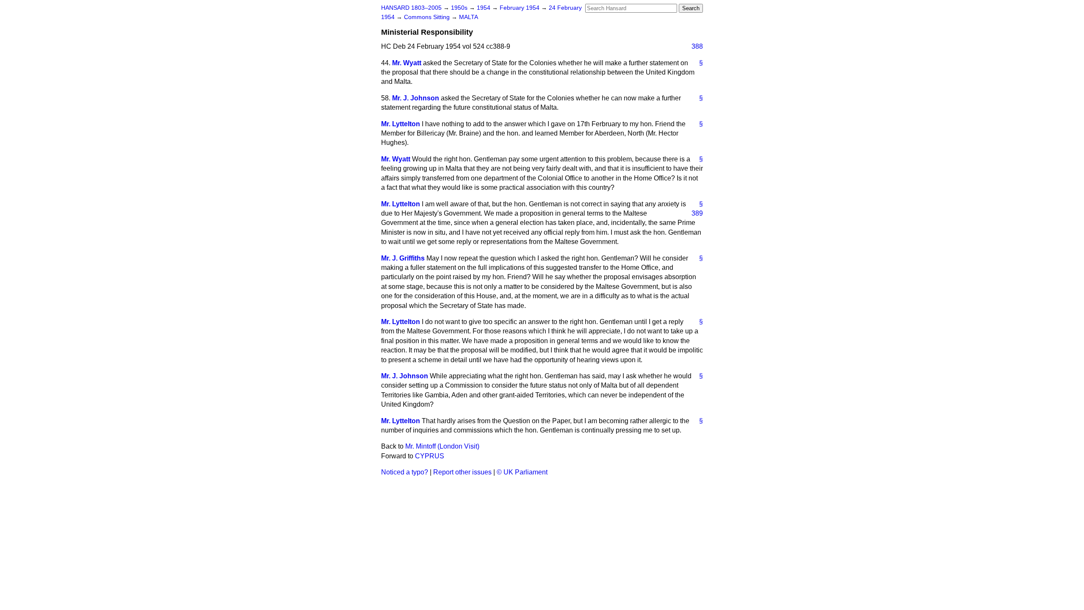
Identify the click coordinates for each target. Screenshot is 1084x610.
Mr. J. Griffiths (403, 258)
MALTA (468, 17)
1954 (484, 8)
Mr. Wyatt (406, 63)
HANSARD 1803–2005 (411, 8)
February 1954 (520, 8)
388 (697, 46)
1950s (460, 8)
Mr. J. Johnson (415, 98)
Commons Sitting (427, 17)
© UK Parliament (522, 472)
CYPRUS (429, 456)
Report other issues (462, 472)
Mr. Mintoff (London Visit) (442, 446)
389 (697, 213)
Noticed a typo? (404, 472)
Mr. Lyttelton (400, 124)
